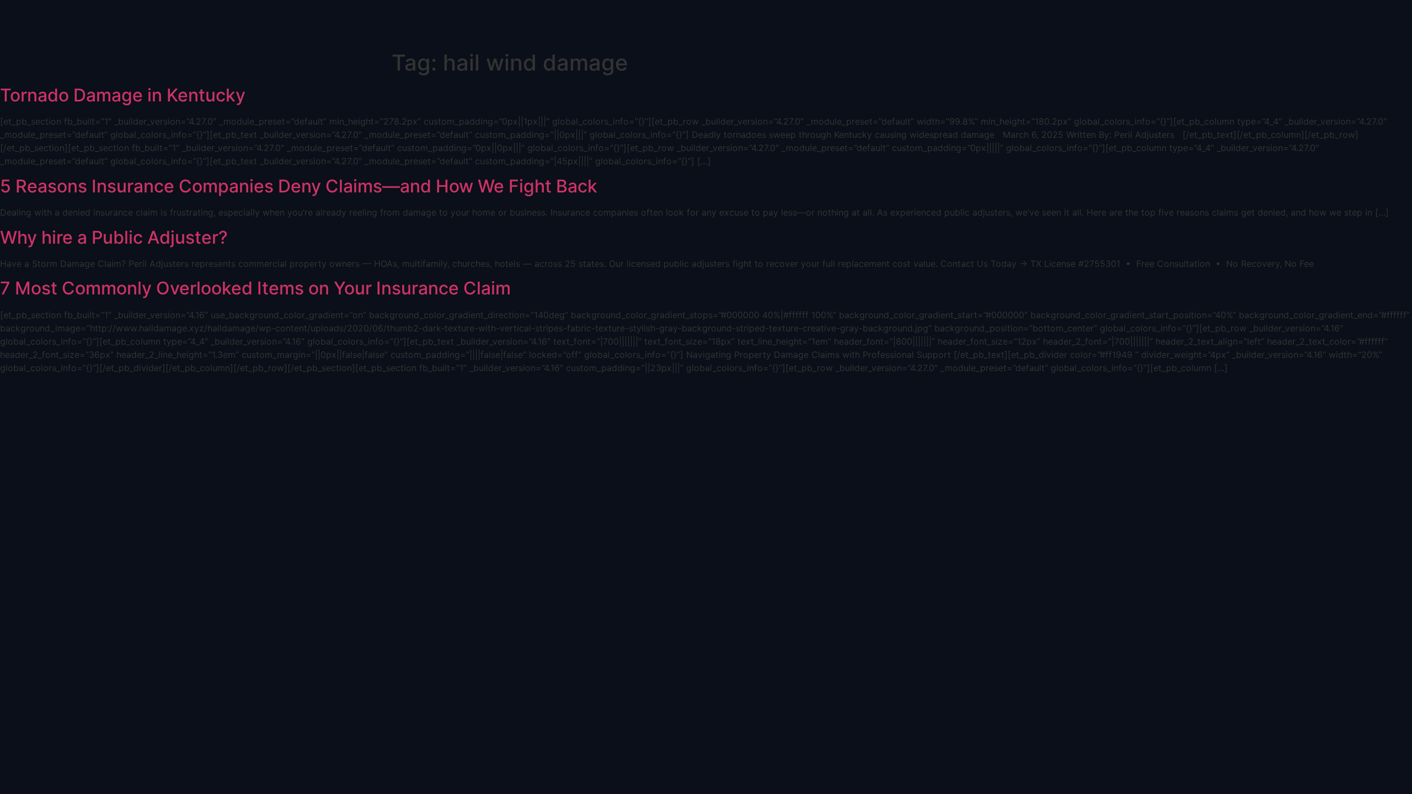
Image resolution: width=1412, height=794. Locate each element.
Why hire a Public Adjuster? (114, 237)
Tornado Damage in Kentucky (122, 95)
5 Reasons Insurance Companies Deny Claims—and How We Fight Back (298, 186)
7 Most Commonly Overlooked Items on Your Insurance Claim (255, 288)
